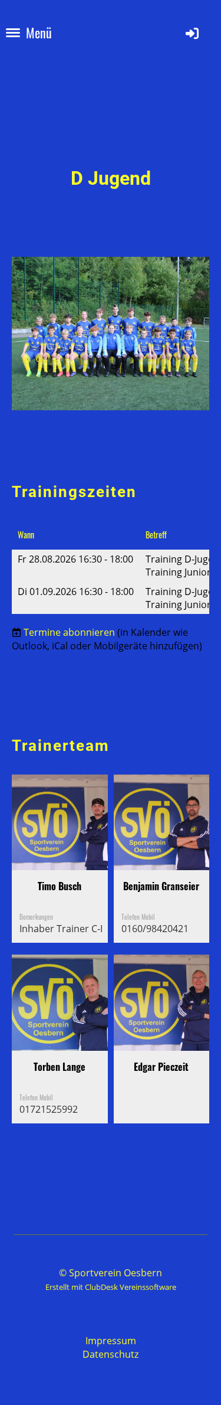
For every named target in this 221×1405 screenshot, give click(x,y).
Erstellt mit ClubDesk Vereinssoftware (110, 1287)
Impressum (110, 1340)
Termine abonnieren (69, 632)
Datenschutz (110, 1354)
